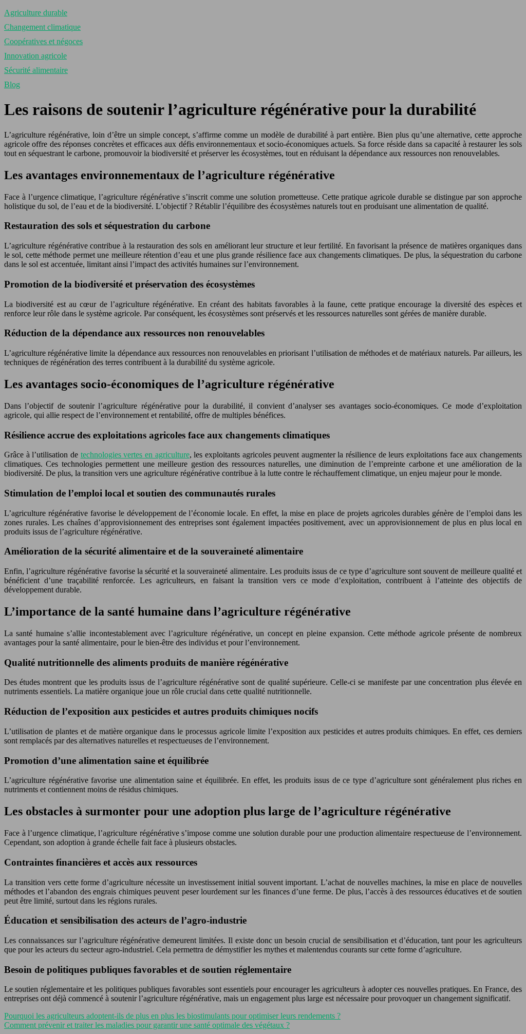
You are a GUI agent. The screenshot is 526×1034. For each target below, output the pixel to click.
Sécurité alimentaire (36, 70)
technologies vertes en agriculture (135, 454)
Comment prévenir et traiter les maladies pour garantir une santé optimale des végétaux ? (147, 1025)
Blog (12, 84)
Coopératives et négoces (43, 41)
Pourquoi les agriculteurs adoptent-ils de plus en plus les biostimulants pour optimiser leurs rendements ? (172, 1015)
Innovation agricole (35, 55)
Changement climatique (42, 27)
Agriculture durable (35, 12)
